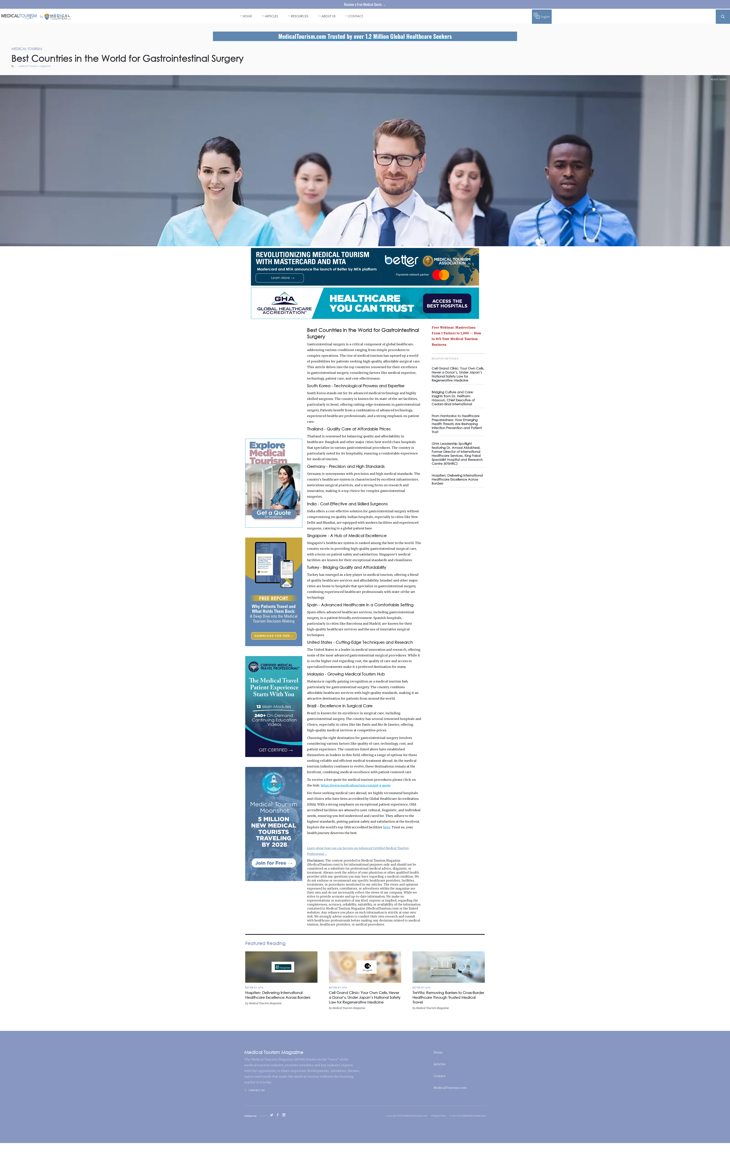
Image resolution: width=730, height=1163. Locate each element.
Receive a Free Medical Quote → (365, 4)
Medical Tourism (719, 79)
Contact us (256, 1090)
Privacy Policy (438, 1115)
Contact (439, 1076)
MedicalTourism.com (450, 1088)
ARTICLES (271, 16)
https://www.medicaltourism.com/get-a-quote (356, 785)
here (386, 827)
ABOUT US (328, 16)
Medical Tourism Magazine (34, 66)
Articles (439, 1064)
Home (438, 1052)
